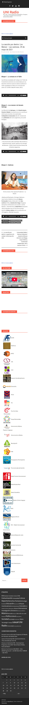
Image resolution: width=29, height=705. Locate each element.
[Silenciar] (21, 95)
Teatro (21, 619)
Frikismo (6, 608)
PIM (12, 451)
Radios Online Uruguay (19, 500)
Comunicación (7, 598)
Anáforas (13, 345)
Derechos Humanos (15, 601)
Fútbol (10, 608)
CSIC (12, 370)
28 (3, 691)
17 (14, 685)
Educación (10, 603)
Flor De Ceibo (14, 411)
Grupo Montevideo (16, 419)
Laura (3, 639)
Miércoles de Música (21, 610)
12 (22, 682)
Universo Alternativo (17, 626)
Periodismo (3, 616)
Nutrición (19, 613)
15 (7, 685)
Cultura (22, 598)
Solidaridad (17, 619)
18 (18, 685)
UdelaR (13, 571)
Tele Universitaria (15, 563)
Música (18, 222)
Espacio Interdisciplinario (18, 378)
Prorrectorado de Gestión (18, 468)
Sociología (11, 619)
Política (9, 616)
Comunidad (16, 598)
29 (7, 691)
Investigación (6, 610)
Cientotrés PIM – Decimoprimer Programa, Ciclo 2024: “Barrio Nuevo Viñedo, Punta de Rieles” (13, 644)
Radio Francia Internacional (18, 476)
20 (25, 685)
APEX (12, 353)
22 (7, 688)
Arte (3, 596)
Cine (18, 596)
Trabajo (10, 622)
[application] (14, 95)
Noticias (14, 613)
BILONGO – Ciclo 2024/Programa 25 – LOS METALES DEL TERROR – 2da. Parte (14, 650)
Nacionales (10, 613)
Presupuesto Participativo (18, 460)
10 (14, 682)
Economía (4, 603)
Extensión (13, 386)
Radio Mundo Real (15, 484)
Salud (14, 616)
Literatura (12, 222)
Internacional (22, 608)
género (13, 608)
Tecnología (5, 622)
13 (25, 682)
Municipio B (14, 443)
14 (3, 685)
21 (3, 688)
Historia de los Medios (17, 435)
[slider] (24, 95)
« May (4, 693)
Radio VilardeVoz (15, 492)
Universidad (10, 626)
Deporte (5, 601)
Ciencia (15, 596)
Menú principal (8, 38)
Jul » (19, 693)
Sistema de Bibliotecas (17, 555)
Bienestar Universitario (9, 596)
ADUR (12, 338)
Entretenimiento (15, 606)
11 (18, 682)
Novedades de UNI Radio (15, 220)
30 (10, 691)
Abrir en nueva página (7, 33)
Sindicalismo (18, 616)
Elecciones (16, 603)
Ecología (24, 601)
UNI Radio (11, 12)
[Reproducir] (3, 95)
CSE (12, 361)
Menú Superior (8, 2)
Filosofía (3, 608)
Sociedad (5, 619)
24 (14, 688)
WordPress (10, 701)
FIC (12, 403)
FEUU (12, 394)
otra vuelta (24, 613)
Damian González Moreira (18, 52)
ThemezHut (4, 703)
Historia (16, 608)
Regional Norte (15, 516)
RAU (12, 508)
